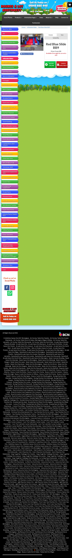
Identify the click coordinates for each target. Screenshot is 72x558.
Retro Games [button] (7, 89)
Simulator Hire (7, 265)
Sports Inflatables (8, 76)
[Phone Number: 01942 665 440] (38, 6)
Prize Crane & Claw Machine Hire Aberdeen (47, 498)
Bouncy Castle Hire (9, 42)
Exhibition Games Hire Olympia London (21, 446)
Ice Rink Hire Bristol (25, 460)
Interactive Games (9, 117)
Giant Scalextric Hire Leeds (50, 448)
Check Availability (63, 64)
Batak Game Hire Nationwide (35, 362)
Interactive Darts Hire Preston (48, 470)
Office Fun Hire (8, 230)
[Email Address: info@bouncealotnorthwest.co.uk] (36, 9)
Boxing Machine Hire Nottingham (43, 384)
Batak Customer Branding (56, 358)
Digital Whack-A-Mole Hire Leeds (48, 434)
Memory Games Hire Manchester (45, 492)
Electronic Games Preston (19, 440)
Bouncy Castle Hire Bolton (18, 372)
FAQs (56, 17)
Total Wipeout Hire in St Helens (28, 548)
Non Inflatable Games (10, 126)
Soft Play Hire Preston (43, 538)
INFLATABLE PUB (8, 163)
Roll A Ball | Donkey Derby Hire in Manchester (28, 528)
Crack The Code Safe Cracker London (34, 422)
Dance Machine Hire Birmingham (52, 426)
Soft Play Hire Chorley (16, 538)
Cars (4, 270)
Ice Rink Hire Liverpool (51, 460)
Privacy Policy (28, 498)
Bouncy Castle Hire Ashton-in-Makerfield (42, 370)
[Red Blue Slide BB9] (32, 42)
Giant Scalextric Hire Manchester (22, 450)
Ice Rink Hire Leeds (38, 460)
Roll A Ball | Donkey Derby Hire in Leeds (50, 524)
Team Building (7, 121)
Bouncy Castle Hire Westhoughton (41, 376)
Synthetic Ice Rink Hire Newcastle (41, 542)
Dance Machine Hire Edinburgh (45, 428)
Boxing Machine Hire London (22, 382)
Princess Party (7, 196)
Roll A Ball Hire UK (48, 528)
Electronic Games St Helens (36, 440)
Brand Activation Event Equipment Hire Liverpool (26, 392)
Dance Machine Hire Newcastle (49, 432)
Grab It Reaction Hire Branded (41, 452)
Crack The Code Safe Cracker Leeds (47, 420)
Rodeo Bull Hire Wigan (47, 552)
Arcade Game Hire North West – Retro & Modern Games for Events (32, 348)
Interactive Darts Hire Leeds (40, 464)
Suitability (56, 38)
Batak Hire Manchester (17, 364)
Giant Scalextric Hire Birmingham (31, 448)
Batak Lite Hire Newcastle (35, 368)
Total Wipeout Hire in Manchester (54, 546)
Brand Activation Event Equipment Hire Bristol (28, 388)
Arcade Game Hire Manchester (43, 346)
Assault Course (8, 63)
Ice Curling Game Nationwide (48, 458)
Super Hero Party (8, 209)
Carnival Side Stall (8, 261)
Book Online (51, 64)
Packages (6, 80)
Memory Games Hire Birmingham (35, 490)
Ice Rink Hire (62, 458)
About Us (49, 17)
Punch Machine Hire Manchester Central (41, 510)
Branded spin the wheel (20, 402)
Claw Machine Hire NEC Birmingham (48, 414)
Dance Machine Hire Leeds (18, 430)
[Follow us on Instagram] (12, 287)
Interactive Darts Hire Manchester (29, 468)
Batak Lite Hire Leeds (34, 366)
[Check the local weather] (63, 6)
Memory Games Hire (17, 490)
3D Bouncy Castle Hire (10, 38)
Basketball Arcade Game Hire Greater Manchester (29, 354)
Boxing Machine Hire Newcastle (22, 384)
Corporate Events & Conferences (40, 418)
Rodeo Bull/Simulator (10, 130)
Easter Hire (6, 182)
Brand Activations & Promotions (19, 398)
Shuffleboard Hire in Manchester (22, 536)
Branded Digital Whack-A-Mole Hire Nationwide (44, 398)
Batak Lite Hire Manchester (17, 368)
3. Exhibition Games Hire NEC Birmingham (16, 338)
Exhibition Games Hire (15, 444)
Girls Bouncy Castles (9, 205)
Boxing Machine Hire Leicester (41, 380)
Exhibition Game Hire (10, 250)
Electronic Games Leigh (50, 438)
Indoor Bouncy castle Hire (10, 220)
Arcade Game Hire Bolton (54, 344)
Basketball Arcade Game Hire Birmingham (32, 352)
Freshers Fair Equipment (7, 186)
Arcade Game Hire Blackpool (37, 344)
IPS (4, 33)
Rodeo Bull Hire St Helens (21, 520)
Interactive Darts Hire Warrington (46, 472)
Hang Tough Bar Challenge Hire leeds (47, 454)
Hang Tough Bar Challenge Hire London (34, 456)
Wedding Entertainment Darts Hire (22, 550)
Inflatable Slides (8, 58)
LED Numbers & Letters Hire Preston (46, 478)
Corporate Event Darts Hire (45, 416)
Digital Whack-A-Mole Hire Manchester (34, 436)
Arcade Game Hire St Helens (17, 350)
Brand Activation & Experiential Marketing (27, 386)
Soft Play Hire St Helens (58, 538)
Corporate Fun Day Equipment (9, 107)
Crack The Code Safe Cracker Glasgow (23, 420)
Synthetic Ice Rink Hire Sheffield (23, 544)
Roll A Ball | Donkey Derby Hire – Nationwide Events (29, 522)
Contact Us (64, 17)
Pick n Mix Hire (7, 154)
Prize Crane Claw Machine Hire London (22, 506)
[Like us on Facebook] (6, 287)
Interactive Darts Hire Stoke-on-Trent (24, 472)
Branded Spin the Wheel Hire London (37, 404)
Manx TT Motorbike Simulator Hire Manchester (27, 488)
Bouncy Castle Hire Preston (47, 374)
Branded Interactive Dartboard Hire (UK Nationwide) (36, 400)
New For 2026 (7, 29)
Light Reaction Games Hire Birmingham (46, 482)
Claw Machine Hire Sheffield (27, 416)
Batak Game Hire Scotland (53, 362)
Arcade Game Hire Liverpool (24, 346)
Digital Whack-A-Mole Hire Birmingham (24, 434)
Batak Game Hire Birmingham (28, 360)
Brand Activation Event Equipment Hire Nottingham (27, 396)
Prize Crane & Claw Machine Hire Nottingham (24, 502)
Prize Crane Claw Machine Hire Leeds (34, 504)
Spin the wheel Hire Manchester (20, 542)
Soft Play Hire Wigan (26, 540)
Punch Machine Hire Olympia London (25, 512)
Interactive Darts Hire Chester (22, 464)
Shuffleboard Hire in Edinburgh (44, 532)
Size (62, 35)
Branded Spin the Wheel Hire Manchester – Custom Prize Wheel (45, 406)
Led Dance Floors (8, 149)
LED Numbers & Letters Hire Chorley (28, 476)
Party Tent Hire (8, 234)
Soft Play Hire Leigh (30, 538)
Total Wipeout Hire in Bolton (16, 546)
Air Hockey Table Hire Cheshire (39, 338)
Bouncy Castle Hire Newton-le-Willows (27, 374)
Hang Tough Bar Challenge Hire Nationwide (25, 458)
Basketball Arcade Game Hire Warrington (35, 358)
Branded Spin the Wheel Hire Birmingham (40, 402)
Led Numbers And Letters (8, 144)
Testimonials (36, 23)
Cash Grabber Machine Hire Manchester (36, 410)
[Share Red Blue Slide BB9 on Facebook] (32, 54)
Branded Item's (8, 98)
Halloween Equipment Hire (10, 172)
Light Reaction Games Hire (26, 482)
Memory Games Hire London (25, 492)
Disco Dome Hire (8, 67)
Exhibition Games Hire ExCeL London (34, 444)
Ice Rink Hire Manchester (16, 462)
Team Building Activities (41, 544)
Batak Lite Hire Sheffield (50, 368)
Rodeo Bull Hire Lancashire (47, 516)
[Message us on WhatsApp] (9, 293)
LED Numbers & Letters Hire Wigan (54, 480)
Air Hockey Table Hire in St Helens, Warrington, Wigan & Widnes (32, 340)
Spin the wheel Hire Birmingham (43, 540)
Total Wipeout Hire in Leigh (34, 546)
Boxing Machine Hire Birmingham (22, 378)
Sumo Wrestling (8, 226)
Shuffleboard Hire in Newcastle (42, 536)
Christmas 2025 (8, 167)
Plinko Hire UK (18, 498)
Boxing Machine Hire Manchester (42, 382)
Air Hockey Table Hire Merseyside (20, 342)
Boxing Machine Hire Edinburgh (43, 378)
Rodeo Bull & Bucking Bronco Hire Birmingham (20, 514)
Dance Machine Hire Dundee (26, 428)
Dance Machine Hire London (54, 430)
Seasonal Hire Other (9, 177)
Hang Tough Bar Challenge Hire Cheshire (23, 454)
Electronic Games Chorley (34, 438)
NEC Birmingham (55, 494)
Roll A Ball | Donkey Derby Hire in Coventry (24, 524)
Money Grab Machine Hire (40, 494)
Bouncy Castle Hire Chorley (35, 372)
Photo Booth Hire (8, 139)
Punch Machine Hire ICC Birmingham (52, 508)
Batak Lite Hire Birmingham (34, 364)
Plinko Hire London (58, 496)
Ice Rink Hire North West (32, 462)
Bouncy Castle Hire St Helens (31, 552)
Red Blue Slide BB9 (44, 27)
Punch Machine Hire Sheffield (46, 512)
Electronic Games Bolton (18, 438)
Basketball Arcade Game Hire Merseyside (47, 356)
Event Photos (8, 17)
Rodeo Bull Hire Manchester (35, 518)
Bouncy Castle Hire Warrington (21, 376)
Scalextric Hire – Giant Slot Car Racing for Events (45, 530)
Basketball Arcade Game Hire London (22, 356)
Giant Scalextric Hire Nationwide (43, 450)
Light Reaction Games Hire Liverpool (26, 484)
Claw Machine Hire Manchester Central (24, 414)
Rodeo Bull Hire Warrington (38, 520)
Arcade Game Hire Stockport (35, 350)
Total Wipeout (7, 135)
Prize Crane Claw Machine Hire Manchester (47, 506)
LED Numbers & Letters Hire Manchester (21, 478)
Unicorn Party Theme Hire (10, 214)
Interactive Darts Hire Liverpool (33, 466)
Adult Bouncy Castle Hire (9, 47)
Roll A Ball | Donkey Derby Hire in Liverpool (38, 526)
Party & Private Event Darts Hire (26, 496)
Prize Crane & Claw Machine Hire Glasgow (35, 500)
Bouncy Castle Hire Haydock (54, 372)
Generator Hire (8, 158)
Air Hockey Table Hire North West (42, 342)
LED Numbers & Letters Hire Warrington (30, 480)
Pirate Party (7, 192)
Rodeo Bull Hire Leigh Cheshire (16, 518)
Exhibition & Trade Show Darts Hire (39, 442)
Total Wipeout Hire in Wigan (47, 548)
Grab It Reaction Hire (24, 452)
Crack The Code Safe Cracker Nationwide (24, 424)
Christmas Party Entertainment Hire (22, 412)
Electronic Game (8, 102)
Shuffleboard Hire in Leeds (23, 534)
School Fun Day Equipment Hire (8, 245)
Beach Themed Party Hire (10, 239)
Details (51, 35)
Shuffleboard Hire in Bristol (26, 532)
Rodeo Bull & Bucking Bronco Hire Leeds (48, 514)
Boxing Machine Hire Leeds (22, 380)
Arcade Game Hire (21, 344)
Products (18, 17)
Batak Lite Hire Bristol (50, 364)
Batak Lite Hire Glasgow (19, 366)
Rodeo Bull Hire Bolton (31, 516)
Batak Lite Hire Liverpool (49, 366)
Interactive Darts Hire (47, 462)
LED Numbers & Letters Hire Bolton (46, 474)
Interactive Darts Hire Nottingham (28, 470)
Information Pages (30, 17)
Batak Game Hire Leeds (18, 362)
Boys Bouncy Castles (10, 201)
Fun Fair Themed (8, 113)
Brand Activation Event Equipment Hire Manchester (26, 394)
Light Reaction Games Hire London (48, 484)
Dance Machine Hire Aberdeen (32, 426)
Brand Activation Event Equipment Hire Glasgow (27, 390)
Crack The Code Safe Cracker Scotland (49, 424)
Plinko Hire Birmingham (44, 496)
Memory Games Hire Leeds (54, 490)
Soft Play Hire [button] (7, 72)
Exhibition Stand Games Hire (43, 446)
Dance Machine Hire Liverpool (36, 430)
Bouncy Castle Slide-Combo (9, 53)
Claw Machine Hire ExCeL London (43, 412)
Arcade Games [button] (7, 94)
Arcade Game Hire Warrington (54, 350)
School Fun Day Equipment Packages (9, 255)
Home (41, 17)
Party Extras (7, 85)
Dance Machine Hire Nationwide (29, 432)
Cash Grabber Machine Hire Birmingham (30, 408)
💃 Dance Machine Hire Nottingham (45, 550)
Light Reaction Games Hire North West (32, 486)
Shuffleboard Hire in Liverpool (41, 534)
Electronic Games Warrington (55, 440)
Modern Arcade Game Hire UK (22, 494)
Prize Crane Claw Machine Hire (48, 502)
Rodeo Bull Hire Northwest (53, 518)
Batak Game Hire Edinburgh (46, 360)
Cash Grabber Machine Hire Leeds (54, 408)
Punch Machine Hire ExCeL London (29, 508)
